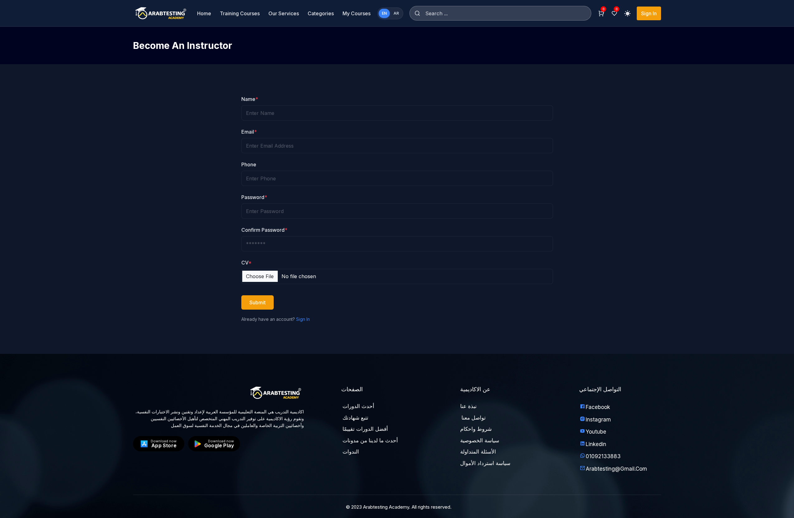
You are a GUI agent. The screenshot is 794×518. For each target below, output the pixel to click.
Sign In (649, 13)
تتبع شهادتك (355, 418)
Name (249, 99)
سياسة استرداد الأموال (485, 463)
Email (249, 132)
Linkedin (596, 444)
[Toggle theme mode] (627, 13)
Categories (321, 13)
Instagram (598, 419)
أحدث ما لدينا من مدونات (370, 440)
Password (254, 197)
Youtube (596, 432)
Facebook (598, 407)
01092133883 (603, 456)
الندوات (351, 452)
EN (384, 13)
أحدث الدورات (358, 406)
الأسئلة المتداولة (478, 452)
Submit (257, 302)
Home (204, 13)
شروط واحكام (476, 429)
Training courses (240, 13)
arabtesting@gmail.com (616, 469)
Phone (248, 164)
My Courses (357, 13)
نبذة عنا (468, 406)
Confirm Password (264, 230)
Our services (283, 13)
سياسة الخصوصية (479, 440)
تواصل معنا (473, 418)
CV (246, 262)
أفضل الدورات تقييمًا (365, 429)
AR (396, 13)
